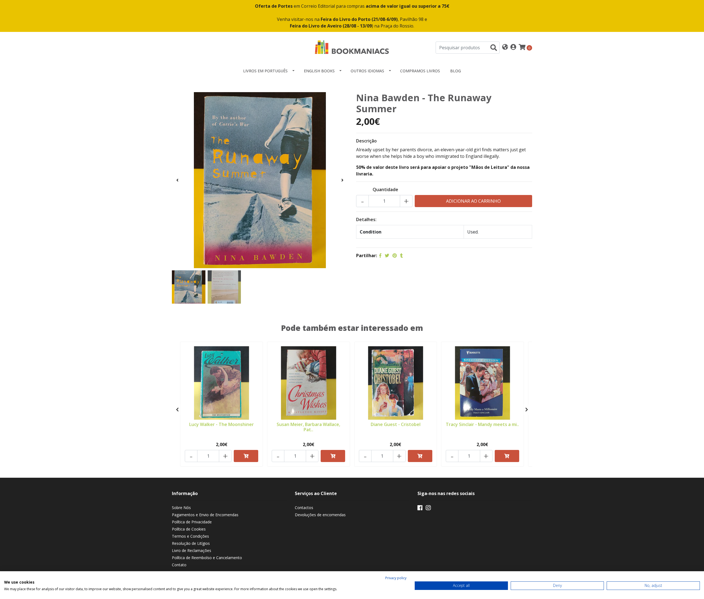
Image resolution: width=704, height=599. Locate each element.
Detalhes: (366, 219)
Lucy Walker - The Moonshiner (221, 424)
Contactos (304, 507)
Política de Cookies (189, 529)
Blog (455, 70)
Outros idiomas (367, 70)
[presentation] (177, 180)
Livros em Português (265, 70)
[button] (505, 47)
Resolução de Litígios (191, 543)
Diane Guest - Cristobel (395, 424)
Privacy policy (395, 578)
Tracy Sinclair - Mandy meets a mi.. (482, 424)
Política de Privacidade (192, 521)
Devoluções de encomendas (320, 514)
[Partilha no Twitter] (387, 255)
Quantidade (385, 189)
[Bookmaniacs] (352, 47)
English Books (319, 70)
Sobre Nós (181, 507)
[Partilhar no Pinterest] (394, 255)
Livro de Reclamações (191, 550)
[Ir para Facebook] (419, 509)
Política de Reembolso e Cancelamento (207, 557)
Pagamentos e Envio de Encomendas (205, 514)
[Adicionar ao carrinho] (246, 456)
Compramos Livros (420, 70)
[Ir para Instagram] (428, 509)
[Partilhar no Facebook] (380, 255)
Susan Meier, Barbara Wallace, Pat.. (308, 427)
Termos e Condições (190, 536)
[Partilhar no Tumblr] (401, 255)
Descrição (366, 141)
